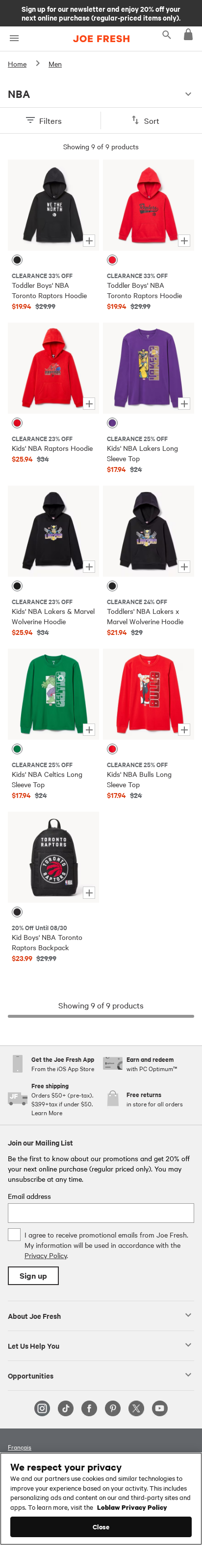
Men (55, 64)
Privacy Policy (46, 1255)
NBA (19, 94)
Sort (151, 120)
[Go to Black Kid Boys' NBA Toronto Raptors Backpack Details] (53, 857)
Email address (29, 1196)
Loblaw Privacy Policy (132, 1507)
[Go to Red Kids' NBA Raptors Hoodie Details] (53, 368)
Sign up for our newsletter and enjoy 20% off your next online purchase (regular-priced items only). (101, 13)
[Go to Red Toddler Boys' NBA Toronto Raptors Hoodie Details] (148, 205)
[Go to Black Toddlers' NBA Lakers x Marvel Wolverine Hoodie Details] (148, 531)
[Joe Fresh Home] (101, 38)
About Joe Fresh (34, 1315)
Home (17, 64)
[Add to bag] (89, 240)
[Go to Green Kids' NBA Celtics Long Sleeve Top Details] (53, 694)
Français (19, 1446)
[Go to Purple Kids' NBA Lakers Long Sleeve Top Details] (148, 368)
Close (101, 1526)
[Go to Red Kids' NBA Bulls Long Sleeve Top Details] (148, 694)
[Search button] (167, 34)
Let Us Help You (33, 1345)
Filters (50, 120)
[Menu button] (14, 38)
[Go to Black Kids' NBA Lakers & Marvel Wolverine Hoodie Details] (53, 531)
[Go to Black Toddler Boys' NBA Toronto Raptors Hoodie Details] (53, 205)
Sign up (33, 1275)
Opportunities (30, 1375)
